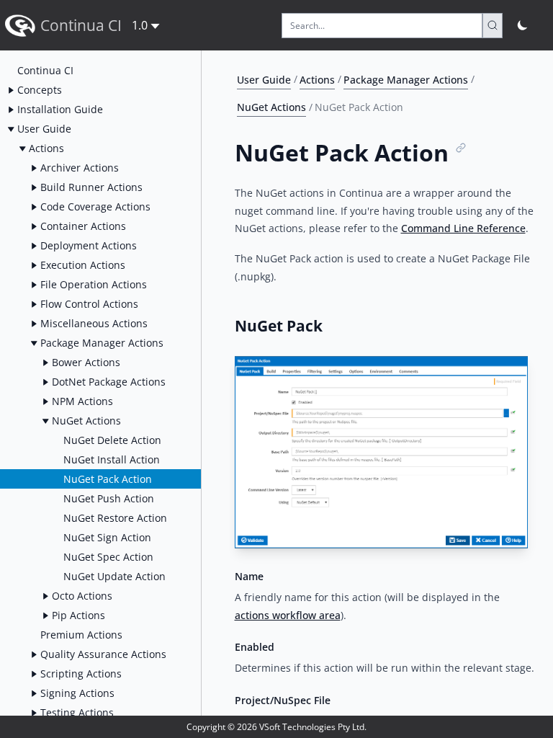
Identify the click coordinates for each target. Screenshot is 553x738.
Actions (317, 79)
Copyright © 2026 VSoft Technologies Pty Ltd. (276, 727)
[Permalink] (461, 148)
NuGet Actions (271, 107)
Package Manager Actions (405, 79)
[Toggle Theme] (523, 25)
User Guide (264, 79)
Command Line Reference (463, 228)
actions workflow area (288, 615)
